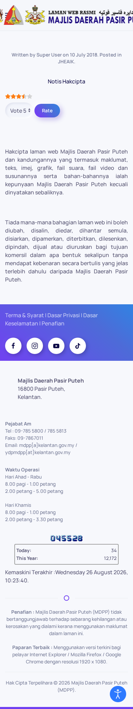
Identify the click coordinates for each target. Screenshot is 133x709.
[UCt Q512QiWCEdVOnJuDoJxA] (56, 346)
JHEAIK (66, 61)
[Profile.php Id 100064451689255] (13, 346)
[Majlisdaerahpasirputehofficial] (35, 346)
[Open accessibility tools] (118, 694)
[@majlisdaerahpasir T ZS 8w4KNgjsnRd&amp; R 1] (78, 346)
